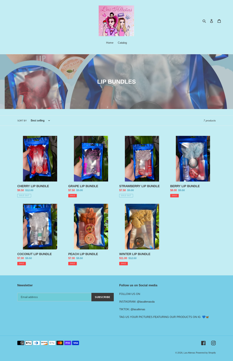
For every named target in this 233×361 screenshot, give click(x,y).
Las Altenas (189, 353)
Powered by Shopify (206, 353)
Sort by (22, 120)
